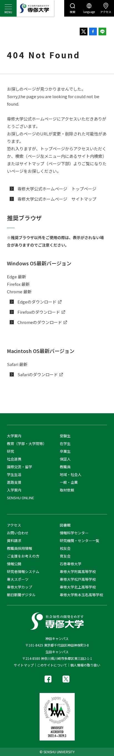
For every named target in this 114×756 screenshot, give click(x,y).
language (89, 12)
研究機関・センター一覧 (79, 540)
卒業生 (65, 451)
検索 (72, 12)
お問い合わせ (17, 532)
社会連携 (14, 459)
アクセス (105, 12)
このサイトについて (52, 665)
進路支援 (14, 482)
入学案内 (14, 490)
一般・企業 (69, 482)
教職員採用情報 (19, 548)
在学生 (65, 443)
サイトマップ (24, 665)
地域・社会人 (70, 474)
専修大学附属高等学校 (78, 571)
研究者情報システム (23, 571)
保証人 (65, 459)
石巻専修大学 (70, 563)
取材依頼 (67, 490)
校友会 (65, 548)
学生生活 (14, 474)
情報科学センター (74, 532)
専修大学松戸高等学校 (78, 579)
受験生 (65, 435)
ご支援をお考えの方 (23, 556)
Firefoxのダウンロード (38, 312)
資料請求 (14, 540)
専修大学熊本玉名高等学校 (81, 594)
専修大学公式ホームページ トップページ (56, 189)
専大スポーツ (17, 579)
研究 (10, 451)
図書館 (65, 525)
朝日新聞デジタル (21, 594)
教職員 (65, 466)
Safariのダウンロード (37, 374)
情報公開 (14, 563)
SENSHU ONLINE (20, 497)
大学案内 (14, 435)
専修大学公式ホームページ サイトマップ (56, 199)
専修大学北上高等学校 (78, 587)
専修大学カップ (19, 587)
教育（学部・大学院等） (26, 443)
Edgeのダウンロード (36, 302)
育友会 (65, 556)
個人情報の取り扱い (85, 665)
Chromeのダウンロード (39, 322)
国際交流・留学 (19, 466)
